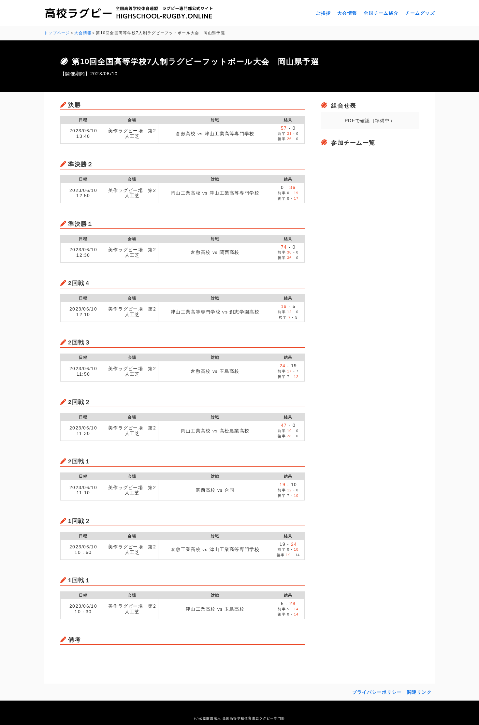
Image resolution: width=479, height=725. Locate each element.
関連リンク (419, 692)
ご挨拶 (323, 13)
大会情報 (347, 13)
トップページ (57, 33)
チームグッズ (420, 13)
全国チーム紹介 (381, 13)
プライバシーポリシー (377, 692)
